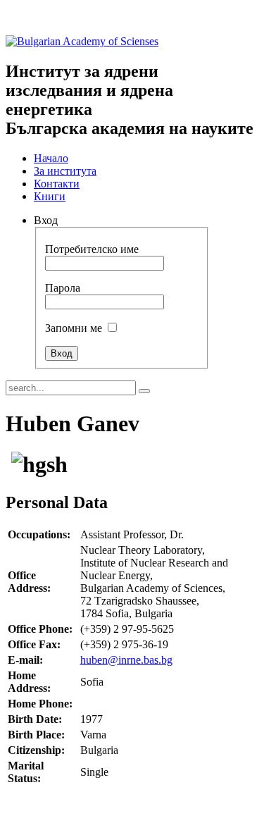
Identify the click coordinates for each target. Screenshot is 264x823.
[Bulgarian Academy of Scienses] (82, 41)
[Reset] (144, 391)
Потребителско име (92, 249)
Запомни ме (73, 328)
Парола (62, 288)
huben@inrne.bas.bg (126, 660)
